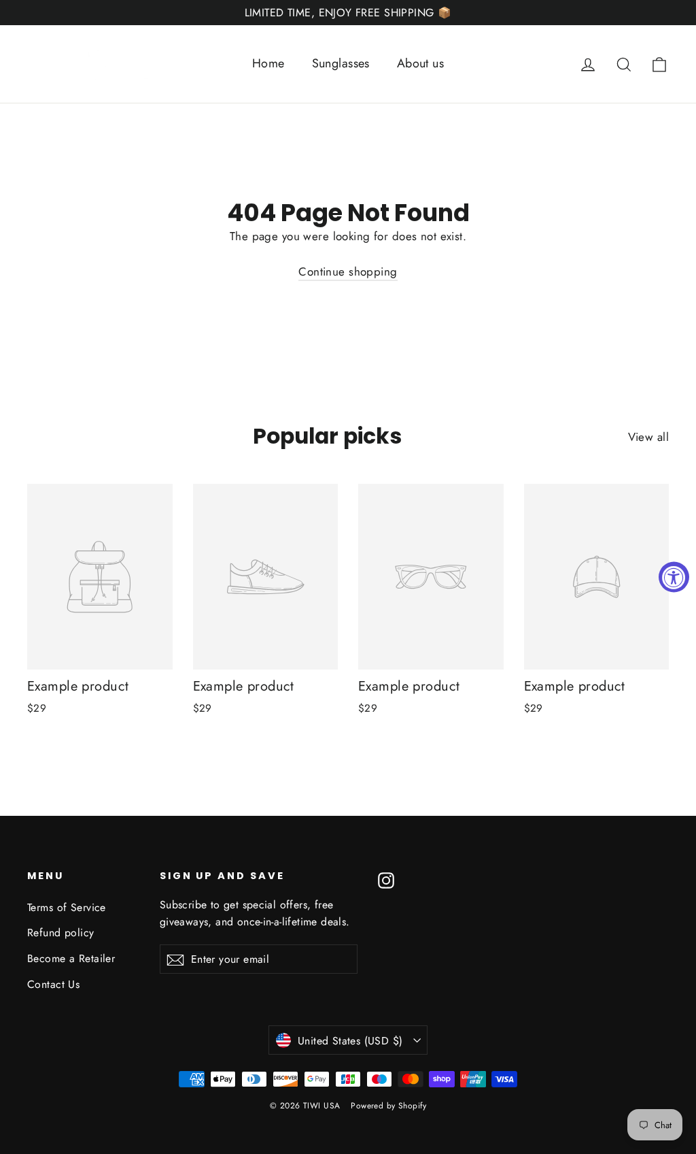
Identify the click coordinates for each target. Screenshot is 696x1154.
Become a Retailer (71, 958)
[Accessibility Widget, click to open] (674, 577)
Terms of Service (66, 907)
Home (268, 63)
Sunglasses (341, 63)
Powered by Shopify (388, 1106)
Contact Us (53, 984)
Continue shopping (347, 271)
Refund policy (60, 932)
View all (648, 437)
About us (420, 63)
